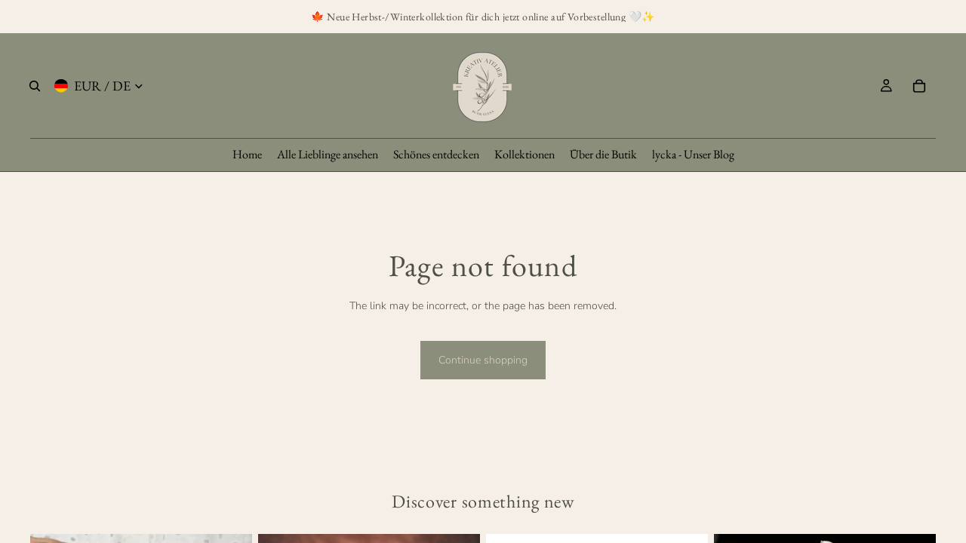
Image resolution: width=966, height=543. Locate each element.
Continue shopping (483, 360)
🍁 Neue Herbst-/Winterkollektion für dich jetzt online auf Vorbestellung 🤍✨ (482, 16)
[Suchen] (34, 86)
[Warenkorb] (919, 86)
